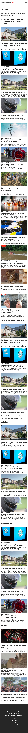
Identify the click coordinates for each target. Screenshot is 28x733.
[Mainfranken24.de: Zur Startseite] (7, 2)
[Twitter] (14, 707)
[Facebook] (10, 707)
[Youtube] (17, 707)
